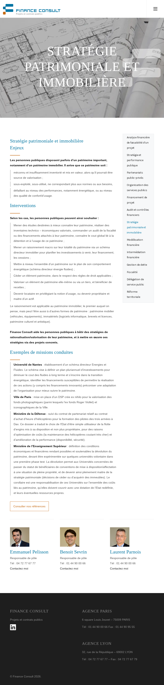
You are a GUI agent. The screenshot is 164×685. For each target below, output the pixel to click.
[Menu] (155, 9)
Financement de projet (137, 200)
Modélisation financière (135, 242)
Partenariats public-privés (135, 175)
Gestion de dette (137, 264)
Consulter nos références (29, 506)
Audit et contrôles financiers (138, 212)
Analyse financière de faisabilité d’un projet (138, 143)
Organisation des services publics (137, 187)
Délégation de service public (135, 282)
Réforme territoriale (133, 294)
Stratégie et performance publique (135, 160)
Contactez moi (19, 568)
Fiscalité (132, 272)
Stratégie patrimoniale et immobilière (136, 227)
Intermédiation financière (136, 254)
